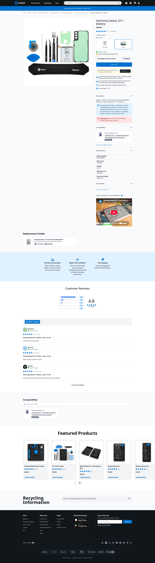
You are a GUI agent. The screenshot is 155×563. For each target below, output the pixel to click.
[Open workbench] (126, 3)
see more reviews (77, 385)
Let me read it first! (105, 525)
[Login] (138, 3)
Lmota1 (30, 366)
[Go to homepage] (21, 3)
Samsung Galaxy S (67, 13)
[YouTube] (117, 543)
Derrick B (31, 329)
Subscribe (128, 522)
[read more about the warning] (122, 195)
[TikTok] (102, 543)
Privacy (59, 522)
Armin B (30, 347)
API (24, 530)
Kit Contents (100, 184)
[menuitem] (35, 3)
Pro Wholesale (44, 522)
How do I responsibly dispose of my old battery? (79, 499)
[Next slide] (79, 482)
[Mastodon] (120, 543)
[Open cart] (135, 3)
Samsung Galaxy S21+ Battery (99, 13)
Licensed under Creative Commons (82, 558)
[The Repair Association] (131, 543)
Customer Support (28, 522)
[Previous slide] (75, 482)
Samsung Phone (55, 13)
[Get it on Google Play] (81, 525)
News (41, 533)
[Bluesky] (124, 543)
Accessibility (60, 519)
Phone (35, 13)
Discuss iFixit (27, 524)
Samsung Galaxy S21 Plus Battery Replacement (48, 239)
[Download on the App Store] (81, 520)
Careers (25, 527)
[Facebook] (106, 543)
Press (41, 530)
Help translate (27, 543)
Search (127, 59)
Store (24, 13)
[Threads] (127, 543)
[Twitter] (110, 543)
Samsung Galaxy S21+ (81, 13)
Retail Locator (44, 524)
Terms (58, 524)
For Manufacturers (45, 527)
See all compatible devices (104, 145)
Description (100, 96)
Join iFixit (125, 71)
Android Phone (43, 13)
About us (25, 519)
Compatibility (100, 127)
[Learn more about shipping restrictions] (117, 54)
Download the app (80, 515)
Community (43, 519)
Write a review (33, 322)
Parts (29, 13)
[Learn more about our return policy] (109, 88)
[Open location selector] (130, 3)
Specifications (101, 151)
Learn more (103, 118)
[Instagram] (113, 543)
